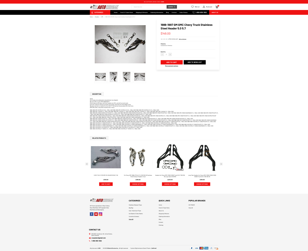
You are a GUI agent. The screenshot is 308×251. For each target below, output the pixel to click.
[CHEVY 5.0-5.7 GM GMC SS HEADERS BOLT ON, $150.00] (106, 157)
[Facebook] (91, 214)
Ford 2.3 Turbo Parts (126, 12)
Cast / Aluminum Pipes (135, 210)
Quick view (106, 155)
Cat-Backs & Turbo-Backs (136, 213)
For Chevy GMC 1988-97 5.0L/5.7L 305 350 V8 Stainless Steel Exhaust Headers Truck (138, 175)
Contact (174, 12)
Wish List (197, 7)
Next (221, 164)
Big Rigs (131, 208)
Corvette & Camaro (134, 216)
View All (131, 219)
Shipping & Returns (142, 12)
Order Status (184, 12)
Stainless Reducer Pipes (135, 205)
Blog (167, 12)
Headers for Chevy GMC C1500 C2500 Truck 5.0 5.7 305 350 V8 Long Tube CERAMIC (170, 175)
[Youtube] (96, 214)
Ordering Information (156, 12)
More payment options (171, 66)
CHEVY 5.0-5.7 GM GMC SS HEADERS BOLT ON (106, 175)
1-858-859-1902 (201, 12)
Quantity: (163, 51)
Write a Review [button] (182, 39)
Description (96, 94)
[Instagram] (100, 214)
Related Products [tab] (99, 138)
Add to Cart (106, 184)
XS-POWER (192, 205)
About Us (215, 12)
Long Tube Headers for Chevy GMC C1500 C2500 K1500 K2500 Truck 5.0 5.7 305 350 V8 (202, 175)
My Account (209, 7)
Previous (86, 164)
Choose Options (138, 184)
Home (116, 12)
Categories (98, 12)
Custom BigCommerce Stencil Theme (140, 248)
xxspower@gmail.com (98, 238)
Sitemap (161, 225)
